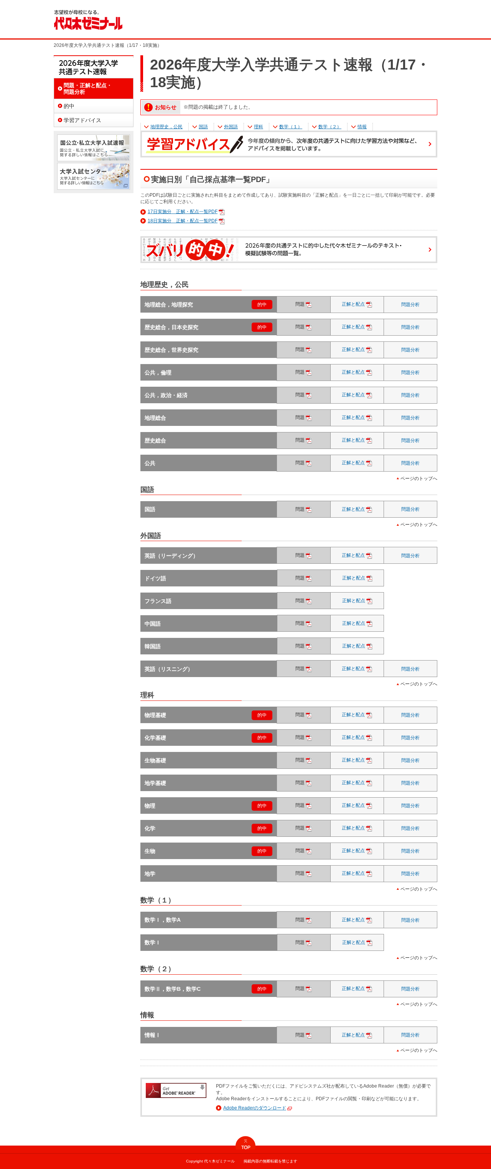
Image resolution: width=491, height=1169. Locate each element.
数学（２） (329, 126)
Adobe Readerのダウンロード (254, 1108)
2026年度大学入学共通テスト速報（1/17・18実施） (93, 66)
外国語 (231, 126)
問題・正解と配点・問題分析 (88, 88)
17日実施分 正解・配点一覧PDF (182, 211)
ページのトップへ (418, 478)
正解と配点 (361, 304)
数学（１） (290, 126)
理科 (258, 126)
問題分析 (410, 304)
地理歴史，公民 (166, 126)
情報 (362, 126)
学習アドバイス (82, 120)
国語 (203, 126)
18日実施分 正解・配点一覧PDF (182, 221)
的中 (262, 304)
